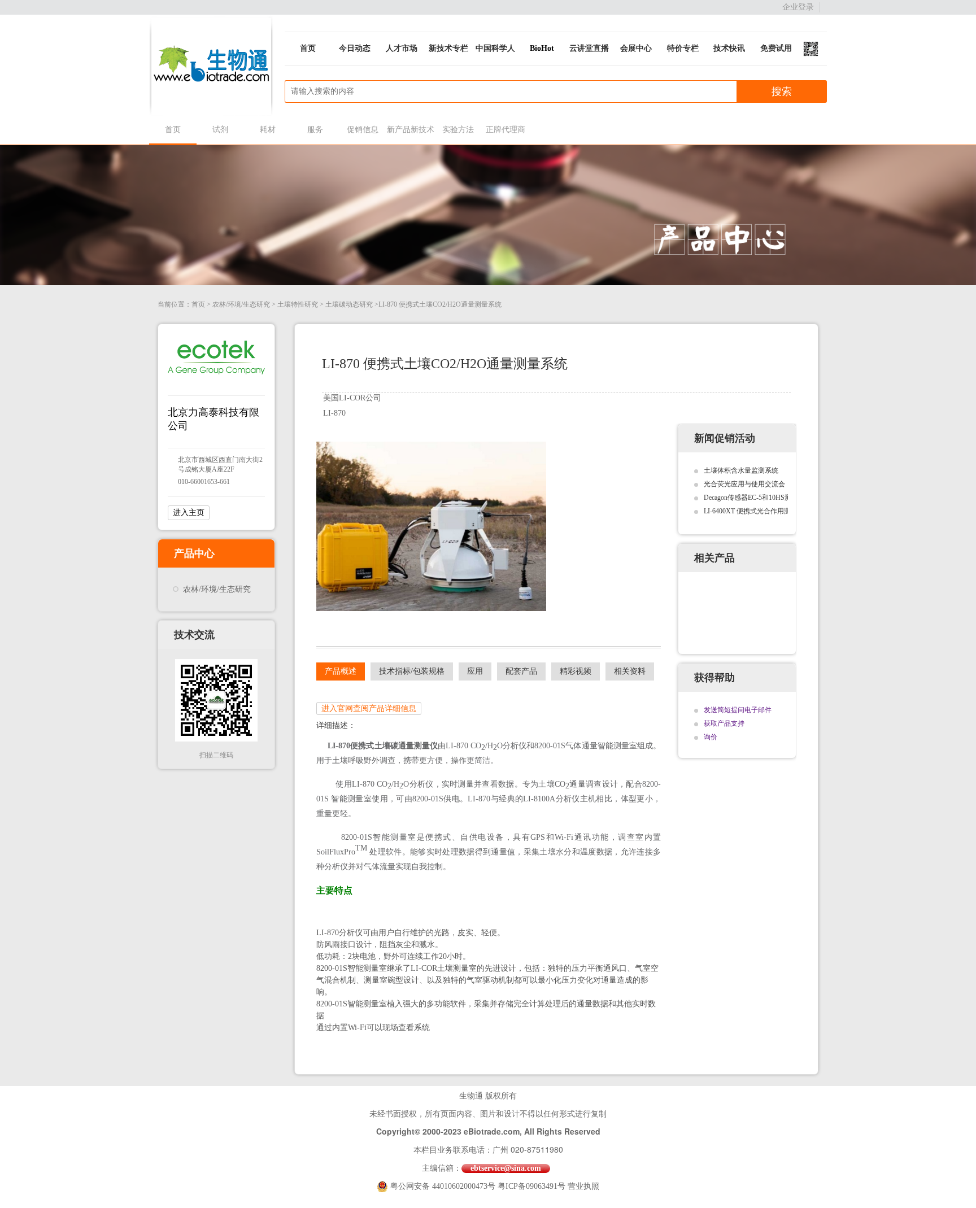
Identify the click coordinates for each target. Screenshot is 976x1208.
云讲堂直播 (589, 48)
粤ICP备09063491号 (531, 1186)
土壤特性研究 (297, 304)
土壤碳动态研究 (349, 304)
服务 (315, 129)
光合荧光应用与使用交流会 (744, 484)
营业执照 (583, 1186)
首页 (308, 48)
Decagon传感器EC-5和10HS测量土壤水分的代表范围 (781, 497)
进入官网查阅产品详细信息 (368, 708)
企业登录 (798, 7)
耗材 (268, 129)
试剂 (220, 129)
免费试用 (776, 48)
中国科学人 (495, 48)
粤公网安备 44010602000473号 (444, 1186)
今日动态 (355, 48)
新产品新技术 (410, 129)
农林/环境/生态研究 (241, 304)
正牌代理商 (505, 129)
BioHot (542, 48)
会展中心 (636, 48)
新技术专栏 (448, 48)
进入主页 (188, 512)
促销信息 (362, 129)
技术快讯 (729, 48)
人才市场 (401, 48)
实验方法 (458, 129)
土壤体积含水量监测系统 (741, 470)
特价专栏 (683, 48)
